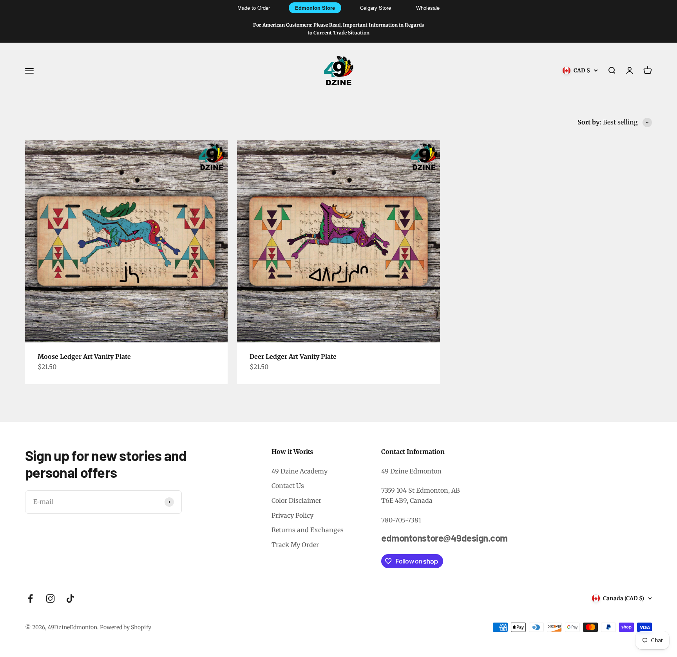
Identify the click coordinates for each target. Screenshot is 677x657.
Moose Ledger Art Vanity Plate (84, 356)
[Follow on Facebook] (30, 598)
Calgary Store (375, 7)
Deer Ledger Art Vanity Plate (293, 356)
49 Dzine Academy (300, 471)
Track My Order (295, 545)
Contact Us (288, 486)
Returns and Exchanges (308, 530)
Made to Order (253, 7)
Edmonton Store (315, 7)
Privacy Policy (292, 515)
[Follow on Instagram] (50, 598)
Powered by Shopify (125, 627)
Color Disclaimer (296, 500)
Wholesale (428, 7)
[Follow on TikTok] (70, 598)
